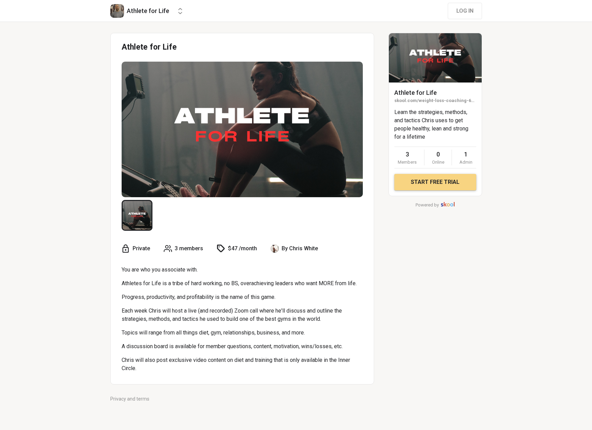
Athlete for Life (415, 92)
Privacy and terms (129, 399)
